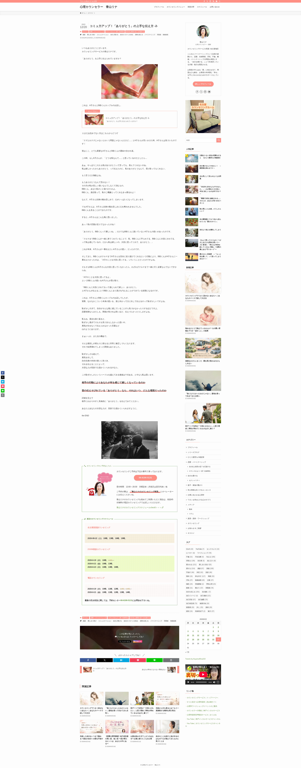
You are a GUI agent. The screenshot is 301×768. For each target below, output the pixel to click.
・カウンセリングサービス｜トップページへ (201, 698)
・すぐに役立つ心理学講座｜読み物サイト (201, 702)
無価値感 (165, 34)
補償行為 (204, 603)
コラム (191, 514)
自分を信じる (192, 592)
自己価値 (205, 596)
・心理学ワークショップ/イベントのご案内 (201, 706)
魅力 (211, 611)
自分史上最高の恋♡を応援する (135, 31)
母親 (211, 576)
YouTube (200, 549)
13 (203, 635)
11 (193, 635)
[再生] (188, 682)
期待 (189, 576)
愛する (190, 568)
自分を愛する (193, 476)
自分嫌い (206, 592)
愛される (191, 564)
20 (203, 639)
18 (193, 639)
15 (213, 635)
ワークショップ (204, 553)
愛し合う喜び (91, 34)
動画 (190, 509)
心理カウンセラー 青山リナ (98, 6)
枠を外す (200, 576)
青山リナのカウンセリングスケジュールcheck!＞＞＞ (139, 507)
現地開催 (199, 584)
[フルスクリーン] (218, 682)
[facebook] (204, 1)
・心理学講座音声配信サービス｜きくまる (201, 715)
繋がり (199, 588)
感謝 (84, 34)
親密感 (190, 607)
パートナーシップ (150, 34)
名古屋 (201, 561)
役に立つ (211, 561)
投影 (209, 572)
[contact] (216, 1)
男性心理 (211, 584)
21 (208, 639)
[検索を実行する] (218, 140)
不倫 (189, 557)
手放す (190, 572)
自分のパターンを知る (126, 34)
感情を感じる (139, 34)
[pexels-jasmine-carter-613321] (129, 98)
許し (200, 607)
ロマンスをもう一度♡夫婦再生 (115, 31)
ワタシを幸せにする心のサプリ (199, 500)
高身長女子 (200, 611)
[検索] (219, 1)
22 (213, 639)
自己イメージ (192, 596)
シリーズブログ (193, 452)
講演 (189, 611)
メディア (191, 505)
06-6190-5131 (126, 600)
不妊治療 (199, 557)
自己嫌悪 (203, 599)
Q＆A (189, 549)
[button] (88, 660)
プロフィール (193, 447)
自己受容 (191, 599)
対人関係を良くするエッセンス (199, 490)
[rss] (213, 1)
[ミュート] (214, 682)
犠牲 (189, 584)
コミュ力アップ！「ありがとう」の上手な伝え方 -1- (127, 118)
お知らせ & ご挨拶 (194, 528)
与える (210, 557)
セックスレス (213, 549)
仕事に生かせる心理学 (196, 495)
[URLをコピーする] (171, 660)
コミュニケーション (103, 34)
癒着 (189, 588)
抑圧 (200, 572)
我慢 (210, 568)
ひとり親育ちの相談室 (196, 457)
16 (218, 635)
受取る (190, 561)
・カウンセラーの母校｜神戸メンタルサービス (202, 710)
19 (198, 639)
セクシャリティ (194, 480)
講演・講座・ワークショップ (198, 518)
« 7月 (187, 652)
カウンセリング (193, 523)
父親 (210, 580)
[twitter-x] (207, 1)
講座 (209, 607)
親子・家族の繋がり (195, 485)
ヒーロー (190, 553)
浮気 (189, 580)
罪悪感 (159, 34)
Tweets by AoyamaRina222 (195, 659)
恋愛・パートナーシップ (97, 31)
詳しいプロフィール (203, 84)
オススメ (85, 31)
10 (188, 635)
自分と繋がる (114, 34)
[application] (203, 674)
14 (208, 635)
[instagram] (210, 1)
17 (188, 639)
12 (198, 635)
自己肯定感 (191, 603)
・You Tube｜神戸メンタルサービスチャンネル (202, 719)
